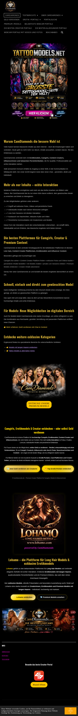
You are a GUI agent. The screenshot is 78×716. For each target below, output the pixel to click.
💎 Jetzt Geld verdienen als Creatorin (22, 469)
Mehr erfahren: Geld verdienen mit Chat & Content (26, 327)
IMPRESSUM (6, 652)
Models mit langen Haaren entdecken (23, 347)
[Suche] (62, 32)
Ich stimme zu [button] (70, 711)
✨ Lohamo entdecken (23, 597)
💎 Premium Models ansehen (52, 597)
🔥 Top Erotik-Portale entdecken (58, 469)
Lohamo (9, 569)
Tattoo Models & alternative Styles (22, 351)
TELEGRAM (5, 659)
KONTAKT (5, 655)
